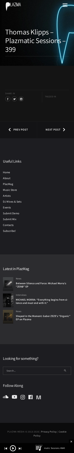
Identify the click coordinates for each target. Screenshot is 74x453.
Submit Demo (11, 213)
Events (7, 207)
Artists (7, 196)
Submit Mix (9, 219)
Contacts (8, 225)
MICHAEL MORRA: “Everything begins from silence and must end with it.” (42, 301)
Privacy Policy (49, 431)
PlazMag (8, 184)
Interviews (21, 295)
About (6, 178)
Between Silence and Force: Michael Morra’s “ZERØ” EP (41, 285)
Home (6, 172)
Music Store (10, 190)
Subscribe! (9, 231)
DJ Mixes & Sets (12, 201)
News (18, 278)
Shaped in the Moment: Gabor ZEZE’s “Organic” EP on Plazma (43, 317)
